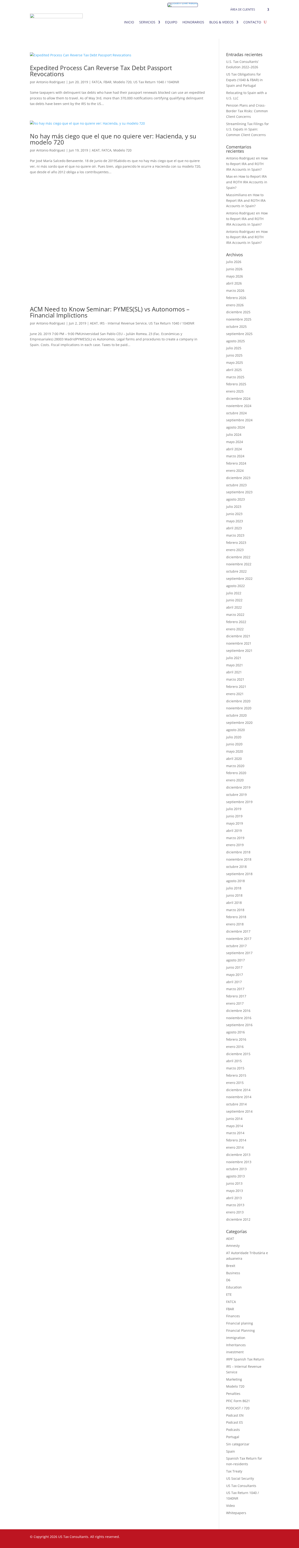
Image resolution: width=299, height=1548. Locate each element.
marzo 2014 (235, 1133)
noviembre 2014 (238, 1097)
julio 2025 (233, 348)
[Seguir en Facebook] (209, 1537)
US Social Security (240, 1478)
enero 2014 (235, 1147)
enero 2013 (235, 1212)
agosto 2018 (235, 881)
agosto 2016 (235, 1032)
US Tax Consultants (241, 1485)
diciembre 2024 (238, 398)
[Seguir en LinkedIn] (228, 1537)
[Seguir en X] (218, 1537)
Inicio (129, 22)
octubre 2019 (236, 794)
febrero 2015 (236, 1075)
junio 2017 (234, 967)
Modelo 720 (122, 82)
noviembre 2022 (238, 564)
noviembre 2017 (238, 938)
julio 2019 (233, 809)
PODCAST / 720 (237, 1408)
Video (230, 1505)
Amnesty (233, 1245)
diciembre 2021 (238, 636)
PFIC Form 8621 (238, 1401)
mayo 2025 (234, 362)
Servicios (147, 22)
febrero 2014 (236, 1140)
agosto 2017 (235, 960)
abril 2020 (234, 758)
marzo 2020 (235, 766)
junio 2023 (234, 514)
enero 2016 (235, 1046)
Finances (233, 1316)
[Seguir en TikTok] (256, 1537)
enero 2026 (235, 305)
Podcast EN (235, 1415)
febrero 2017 (236, 996)
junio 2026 (234, 269)
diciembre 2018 (238, 852)
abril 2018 (234, 902)
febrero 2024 (236, 463)
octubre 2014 (236, 1104)
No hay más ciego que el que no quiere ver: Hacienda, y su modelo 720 (113, 139)
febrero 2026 (236, 298)
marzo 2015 (235, 1068)
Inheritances (236, 1345)
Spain (230, 1451)
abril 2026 (234, 283)
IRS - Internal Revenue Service (123, 323)
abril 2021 (234, 672)
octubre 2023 (236, 485)
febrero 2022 (236, 622)
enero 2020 (235, 780)
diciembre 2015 (238, 1054)
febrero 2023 (236, 542)
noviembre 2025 (238, 319)
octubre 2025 (236, 326)
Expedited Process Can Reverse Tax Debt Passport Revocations (101, 71)
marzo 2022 (235, 614)
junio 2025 (234, 355)
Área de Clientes (242, 9)
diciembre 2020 (238, 701)
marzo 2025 (235, 377)
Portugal (232, 1437)
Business (233, 1273)
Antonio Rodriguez (50, 82)
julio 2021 (233, 658)
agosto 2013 (235, 1176)
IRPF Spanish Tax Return (245, 1359)
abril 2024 (234, 449)
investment (235, 1352)
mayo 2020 (234, 751)
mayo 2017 (234, 974)
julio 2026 (233, 262)
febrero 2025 (236, 384)
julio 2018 (233, 888)
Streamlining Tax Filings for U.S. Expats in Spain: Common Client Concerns (247, 129)
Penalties (233, 1393)
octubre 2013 (236, 1169)
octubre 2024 (236, 413)
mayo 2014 (234, 1126)
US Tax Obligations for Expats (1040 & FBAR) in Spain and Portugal (244, 80)
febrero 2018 (236, 917)
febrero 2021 (236, 686)
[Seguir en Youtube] (246, 1537)
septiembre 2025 (239, 334)
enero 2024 (235, 470)
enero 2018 (235, 924)
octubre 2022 (236, 571)
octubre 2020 (236, 715)
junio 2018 (234, 895)
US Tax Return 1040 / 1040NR (156, 82)
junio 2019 (234, 816)
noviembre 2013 (238, 1162)
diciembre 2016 (238, 1010)
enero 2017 (235, 1003)
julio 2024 (233, 434)
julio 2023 (233, 506)
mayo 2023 (234, 521)
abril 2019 (234, 830)
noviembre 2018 (238, 859)
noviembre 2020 (238, 708)
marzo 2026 (235, 290)
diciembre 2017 (238, 931)
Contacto (252, 22)
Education (234, 1287)
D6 (228, 1280)
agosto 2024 (235, 427)
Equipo (171, 22)
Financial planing (239, 1323)
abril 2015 (234, 1061)
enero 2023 (235, 550)
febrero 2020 (236, 773)
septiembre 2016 (239, 1025)
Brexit (230, 1265)
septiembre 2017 (239, 953)
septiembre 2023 (239, 492)
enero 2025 (235, 391)
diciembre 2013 (238, 1154)
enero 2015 (235, 1082)
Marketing (234, 1379)
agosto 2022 (235, 586)
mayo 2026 (234, 276)
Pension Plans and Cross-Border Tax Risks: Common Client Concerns (247, 111)
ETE (229, 1294)
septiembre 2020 (239, 722)
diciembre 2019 (238, 787)
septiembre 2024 (239, 420)
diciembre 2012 (238, 1219)
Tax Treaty (234, 1471)
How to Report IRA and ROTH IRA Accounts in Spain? (247, 164)
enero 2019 (235, 845)
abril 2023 (234, 528)
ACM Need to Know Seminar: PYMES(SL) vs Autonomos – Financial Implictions (109, 312)
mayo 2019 (234, 823)
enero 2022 (235, 629)
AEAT (96, 150)
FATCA (97, 82)
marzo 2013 (235, 1205)
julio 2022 (233, 593)
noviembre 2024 (238, 406)
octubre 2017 (236, 946)
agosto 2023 (235, 499)
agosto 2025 (235, 341)
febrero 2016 (236, 1039)
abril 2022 (234, 607)
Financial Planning (240, 1330)
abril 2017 (234, 982)
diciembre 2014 (238, 1090)
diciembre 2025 (238, 312)
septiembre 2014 (239, 1111)
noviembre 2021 (238, 643)
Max (229, 176)
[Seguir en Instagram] (237, 1537)
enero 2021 (235, 694)
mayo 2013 (234, 1190)
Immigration (235, 1337)
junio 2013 (234, 1183)
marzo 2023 (235, 535)
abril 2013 (234, 1198)
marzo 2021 (235, 679)
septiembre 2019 (239, 802)
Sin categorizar (237, 1444)
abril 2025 (234, 370)
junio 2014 (234, 1118)
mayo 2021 (234, 665)
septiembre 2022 (239, 578)
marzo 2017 (235, 989)
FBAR (107, 82)
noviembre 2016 (238, 1018)
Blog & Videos (221, 22)
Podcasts (233, 1429)
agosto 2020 (235, 730)
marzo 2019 (235, 838)
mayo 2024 (234, 442)
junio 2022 (234, 600)
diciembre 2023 (238, 478)
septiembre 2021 (239, 650)
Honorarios (193, 22)
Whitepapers (236, 1513)
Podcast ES (234, 1422)
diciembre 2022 (238, 557)
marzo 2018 (235, 910)
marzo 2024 (235, 456)
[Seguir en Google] (265, 1537)
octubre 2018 (236, 866)
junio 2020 (234, 744)
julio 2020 (233, 737)
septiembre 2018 (239, 874)
